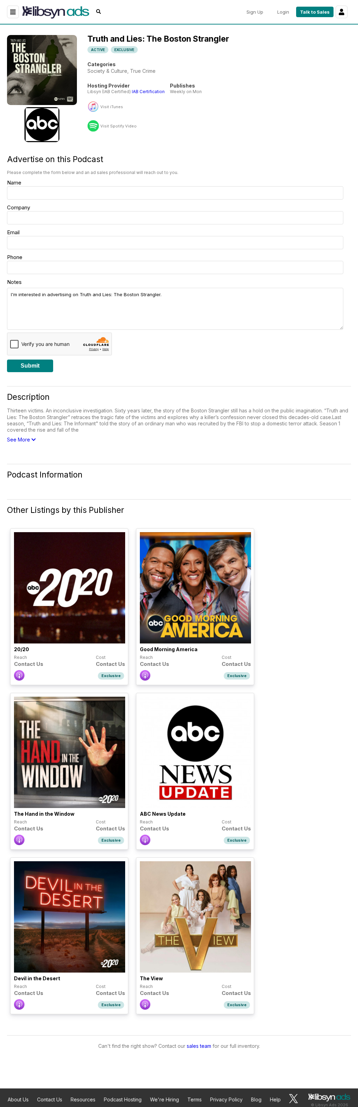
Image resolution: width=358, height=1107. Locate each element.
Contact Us (49, 1099)
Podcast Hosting (123, 1099)
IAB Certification (148, 91)
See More (19, 440)
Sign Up (254, 12)
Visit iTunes (111, 107)
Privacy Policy (226, 1099)
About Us (18, 1099)
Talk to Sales (315, 12)
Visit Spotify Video (118, 126)
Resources (83, 1099)
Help (275, 1099)
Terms (194, 1099)
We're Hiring (164, 1099)
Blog (256, 1099)
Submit (30, 366)
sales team (199, 1046)
